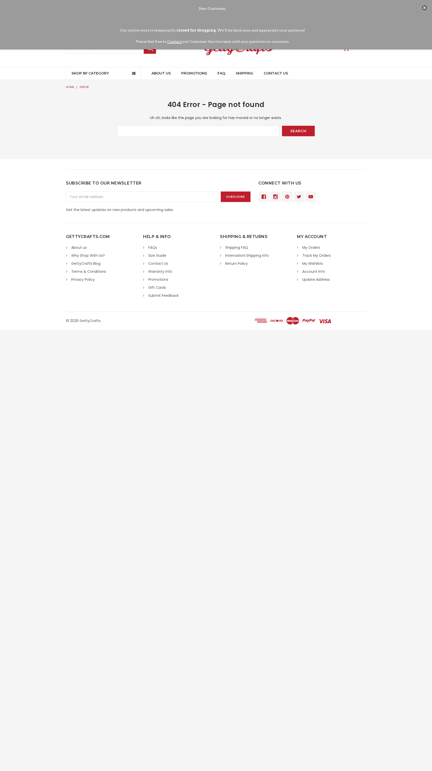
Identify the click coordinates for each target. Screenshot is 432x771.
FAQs (152, 247)
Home (70, 87)
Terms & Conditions (88, 271)
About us (79, 247)
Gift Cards (157, 287)
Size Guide (157, 255)
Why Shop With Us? (88, 255)
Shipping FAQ (236, 247)
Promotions (194, 73)
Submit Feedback (163, 295)
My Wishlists (312, 263)
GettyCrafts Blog (85, 263)
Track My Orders (316, 255)
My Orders (311, 247)
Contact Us (276, 73)
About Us (161, 73)
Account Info (313, 271)
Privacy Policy (83, 279)
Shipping (244, 73)
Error (84, 87)
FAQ (221, 73)
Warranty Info (160, 271)
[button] (425, 8)
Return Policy (236, 263)
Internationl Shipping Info (247, 255)
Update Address (316, 279)
